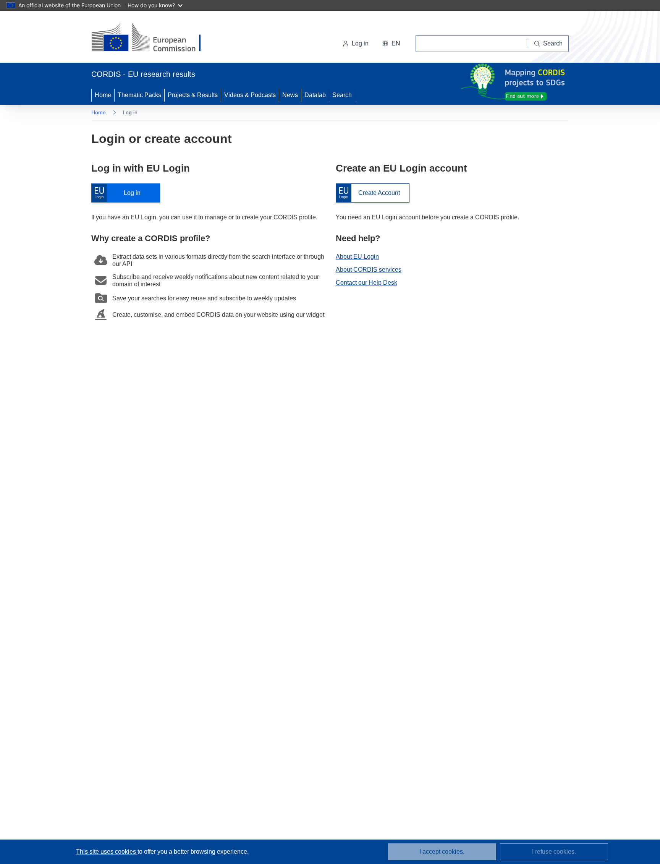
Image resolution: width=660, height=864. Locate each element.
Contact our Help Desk (366, 282)
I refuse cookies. (554, 851)
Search (342, 95)
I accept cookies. (441, 851)
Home (103, 95)
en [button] (395, 43)
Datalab (315, 95)
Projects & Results (193, 95)
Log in (120, 193)
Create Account (368, 193)
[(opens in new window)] (153, 38)
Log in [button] (360, 43)
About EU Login (357, 256)
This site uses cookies (107, 851)
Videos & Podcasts (250, 95)
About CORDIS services (368, 269)
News (290, 95)
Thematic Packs (139, 95)
